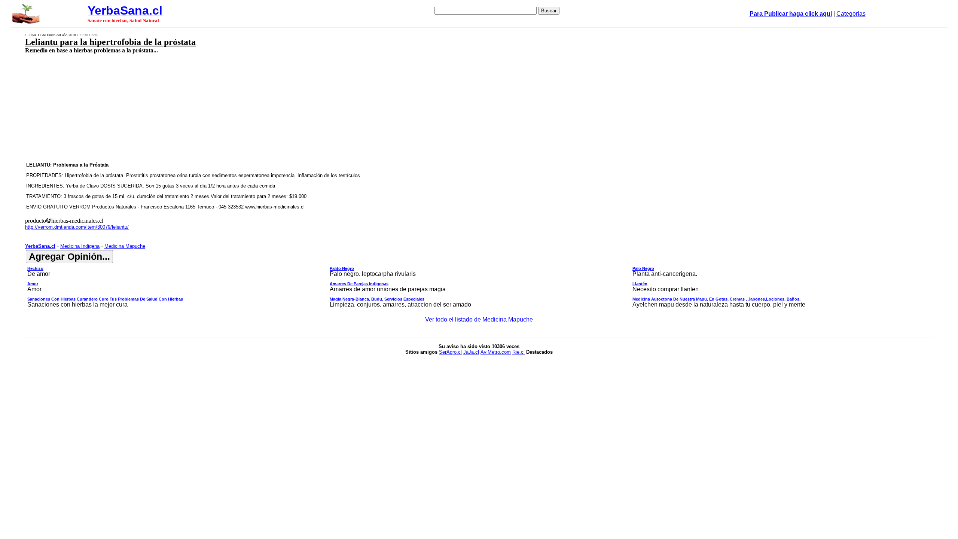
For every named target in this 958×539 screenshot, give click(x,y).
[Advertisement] (334, 107)
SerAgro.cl (450, 352)
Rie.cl (518, 352)
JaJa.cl (471, 352)
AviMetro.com (495, 352)
